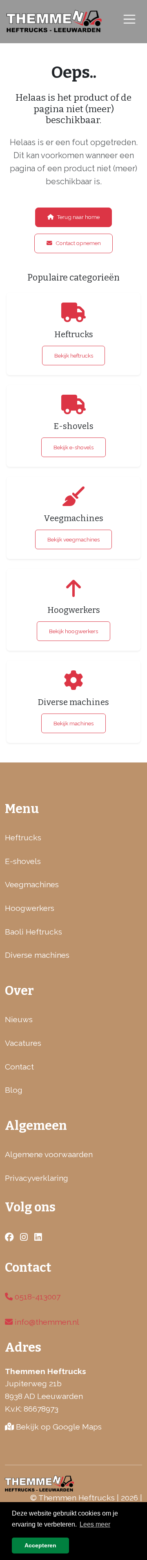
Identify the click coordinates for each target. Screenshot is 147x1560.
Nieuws (19, 1019)
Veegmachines (32, 884)
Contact (19, 1066)
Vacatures (23, 1043)
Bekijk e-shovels (73, 447)
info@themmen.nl (46, 1321)
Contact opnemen (78, 243)
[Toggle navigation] (129, 19)
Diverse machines (37, 954)
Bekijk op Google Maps (58, 1426)
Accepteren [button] (40, 1545)
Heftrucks (23, 837)
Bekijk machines (73, 723)
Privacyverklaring (36, 1177)
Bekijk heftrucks (73, 355)
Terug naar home (78, 217)
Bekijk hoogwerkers (73, 631)
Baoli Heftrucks (33, 931)
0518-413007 (36, 1296)
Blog (13, 1089)
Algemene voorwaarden (49, 1154)
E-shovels (23, 861)
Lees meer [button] (95, 1524)
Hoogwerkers (29, 908)
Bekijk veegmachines (73, 539)
